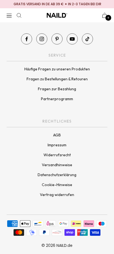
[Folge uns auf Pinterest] (57, 38)
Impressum (57, 144)
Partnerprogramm (57, 98)
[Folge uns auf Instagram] (41, 38)
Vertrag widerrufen (57, 194)
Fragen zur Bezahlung (57, 88)
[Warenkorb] (104, 15)
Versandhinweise (57, 164)
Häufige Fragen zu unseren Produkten (57, 69)
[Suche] (19, 15)
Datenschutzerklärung (57, 174)
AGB (57, 135)
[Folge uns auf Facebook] (26, 38)
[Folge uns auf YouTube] (72, 38)
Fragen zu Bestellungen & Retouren (57, 78)
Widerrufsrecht (57, 154)
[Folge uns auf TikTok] (87, 38)
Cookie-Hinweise (57, 184)
